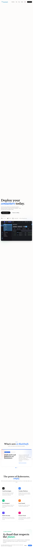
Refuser (25, 545)
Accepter (30, 545)
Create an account (5, 212)
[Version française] (25, 2)
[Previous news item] (1, 459)
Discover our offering (15, 212)
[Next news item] (32, 459)
